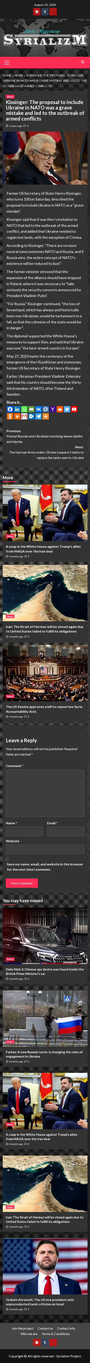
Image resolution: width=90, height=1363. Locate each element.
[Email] (31, 409)
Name (11, 823)
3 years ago (15, 125)
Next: (46, 452)
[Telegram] (38, 416)
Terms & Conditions (55, 1334)
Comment (14, 766)
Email (52, 823)
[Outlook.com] (31, 416)
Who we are (29, 1334)
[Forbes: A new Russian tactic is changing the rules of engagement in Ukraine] (45, 1018)
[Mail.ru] (45, 409)
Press (10, 959)
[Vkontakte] (38, 409)
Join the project (23, 1328)
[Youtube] (74, 409)
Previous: (44, 436)
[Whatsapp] (24, 409)
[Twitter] (67, 409)
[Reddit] (60, 409)
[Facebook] (10, 409)
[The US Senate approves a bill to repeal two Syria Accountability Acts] (45, 673)
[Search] (82, 62)
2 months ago (16, 556)
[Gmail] (24, 416)
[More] (45, 416)
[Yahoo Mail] (53, 409)
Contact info (66, 1328)
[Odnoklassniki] (10, 416)
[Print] (17, 416)
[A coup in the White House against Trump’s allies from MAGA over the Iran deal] (45, 513)
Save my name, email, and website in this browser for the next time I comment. (45, 866)
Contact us (45, 1328)
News (10, 96)
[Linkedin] (17, 409)
